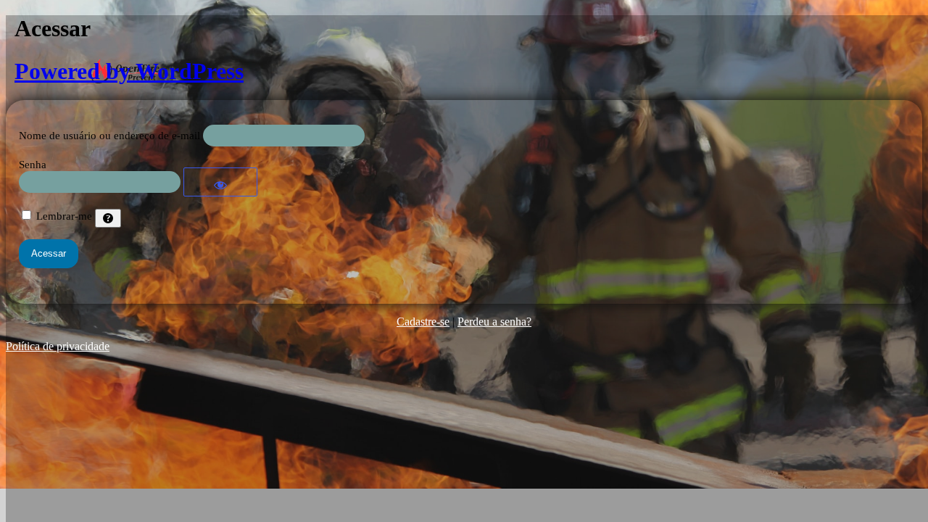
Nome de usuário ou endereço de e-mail (109, 135)
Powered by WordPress (129, 71)
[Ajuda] (108, 218)
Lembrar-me (64, 216)
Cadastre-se (423, 321)
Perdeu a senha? (494, 321)
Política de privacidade (57, 346)
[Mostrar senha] (220, 181)
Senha (32, 164)
